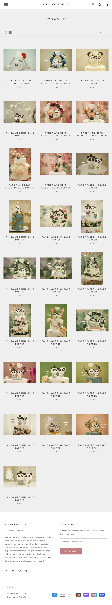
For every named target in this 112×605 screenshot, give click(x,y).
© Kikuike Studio (17, 593)
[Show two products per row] (6, 32)
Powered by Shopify (16, 597)
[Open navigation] (6, 4)
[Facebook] (6, 570)
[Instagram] (20, 570)
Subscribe (70, 551)
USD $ (10, 587)
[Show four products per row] (10, 32)
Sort (99, 32)
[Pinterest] (26, 570)
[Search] (99, 4)
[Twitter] (13, 570)
